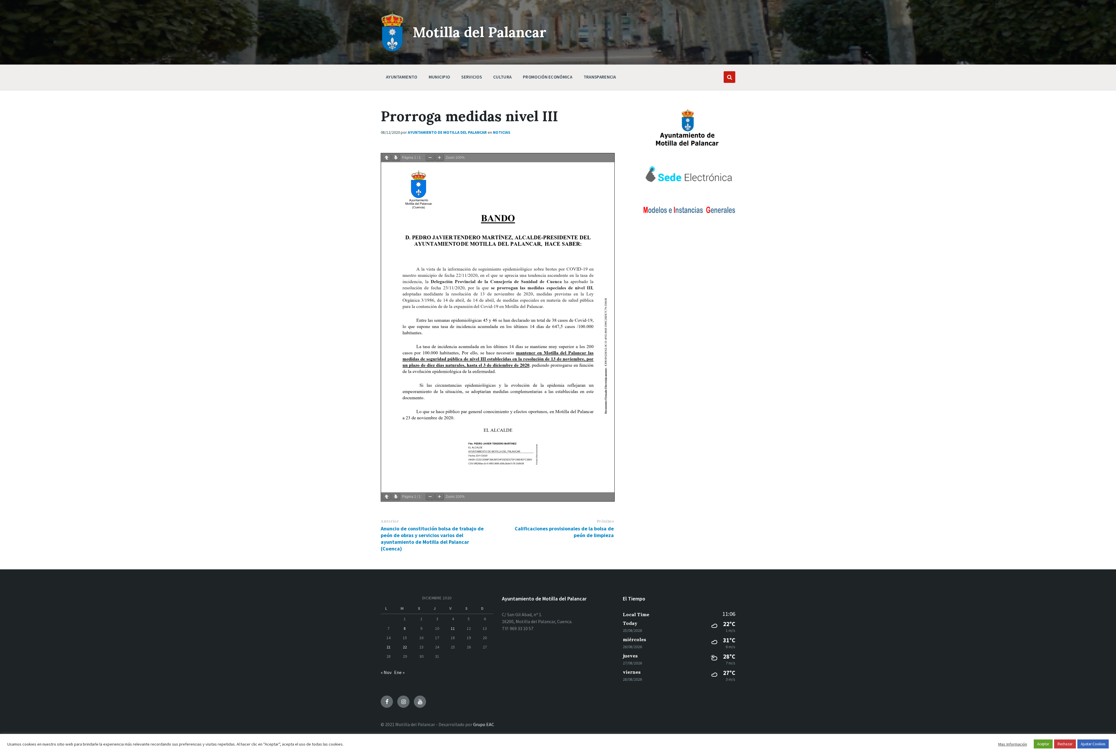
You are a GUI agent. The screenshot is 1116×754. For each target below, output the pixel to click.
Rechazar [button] (1065, 743)
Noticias (501, 132)
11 (453, 628)
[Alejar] (430, 157)
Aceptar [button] (1043, 743)
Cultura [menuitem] (502, 77)
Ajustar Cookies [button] (1093, 743)
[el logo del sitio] (392, 50)
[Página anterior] (386, 157)
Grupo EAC (483, 724)
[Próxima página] (395, 157)
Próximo (605, 521)
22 (405, 647)
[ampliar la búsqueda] (729, 77)
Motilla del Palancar (479, 32)
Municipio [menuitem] (439, 77)
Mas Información (1012, 744)
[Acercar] (439, 157)
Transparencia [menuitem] (600, 77)
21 (389, 647)
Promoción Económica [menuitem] (547, 77)
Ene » (399, 672)
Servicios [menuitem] (471, 77)
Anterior (390, 521)
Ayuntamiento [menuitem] (401, 77)
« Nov (386, 672)
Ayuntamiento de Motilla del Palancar (447, 132)
